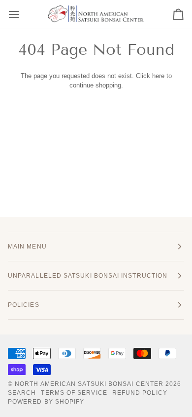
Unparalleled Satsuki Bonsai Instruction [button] (87, 275)
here (158, 76)
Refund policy (139, 392)
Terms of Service (74, 392)
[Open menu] (22, 14)
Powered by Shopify (46, 401)
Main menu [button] (27, 246)
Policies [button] (23, 304)
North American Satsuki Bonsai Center (89, 383)
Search (22, 392)
